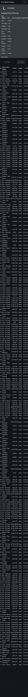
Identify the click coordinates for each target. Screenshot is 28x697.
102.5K (9, 41)
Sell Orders (7, 62)
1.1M (9, 49)
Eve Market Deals (7, 2)
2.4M (9, 26)
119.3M (9, 20)
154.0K (9, 53)
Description (4, 57)
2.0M (9, 31)
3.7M (9, 23)
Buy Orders (21, 62)
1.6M (9, 36)
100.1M (9, 39)
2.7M (9, 46)
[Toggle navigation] (24, 2)
